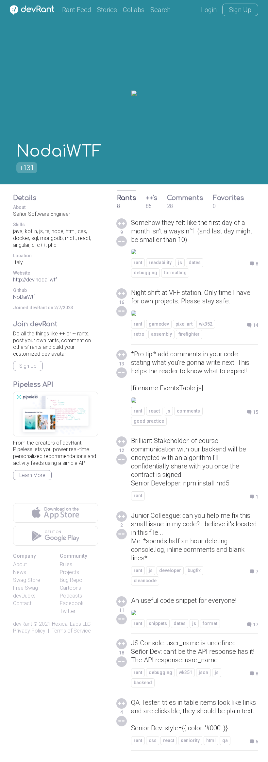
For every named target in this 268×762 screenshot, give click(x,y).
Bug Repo (71, 580)
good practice (149, 421)
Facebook (72, 603)
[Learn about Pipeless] (55, 414)
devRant (22, 624)
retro (139, 334)
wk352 (205, 324)
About (20, 564)
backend (143, 682)
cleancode (145, 580)
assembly (161, 334)
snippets (158, 623)
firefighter (189, 334)
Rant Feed (76, 10)
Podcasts (71, 596)
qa (225, 740)
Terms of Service (71, 631)
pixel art (184, 324)
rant (138, 262)
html (211, 740)
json (203, 672)
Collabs (133, 10)
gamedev (159, 324)
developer (170, 570)
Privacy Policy (29, 631)
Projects (69, 572)
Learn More (32, 475)
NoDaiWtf (24, 297)
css (153, 740)
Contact (22, 603)
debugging (145, 272)
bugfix (194, 570)
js (180, 262)
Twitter (67, 611)
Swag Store (26, 580)
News (19, 572)
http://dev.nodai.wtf (35, 280)
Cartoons (70, 588)
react (154, 411)
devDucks (24, 596)
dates (195, 262)
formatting (175, 272)
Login (209, 10)
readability (160, 262)
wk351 (185, 672)
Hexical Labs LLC (71, 624)
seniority (190, 740)
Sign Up (240, 10)
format (210, 623)
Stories (107, 10)
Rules (66, 564)
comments (188, 411)
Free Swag (25, 588)
